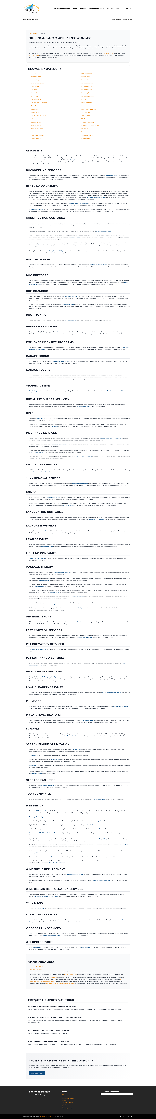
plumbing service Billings (120, 706)
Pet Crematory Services (87, 86)
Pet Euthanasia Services (87, 89)
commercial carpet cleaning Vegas (96, 197)
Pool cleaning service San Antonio (111, 692)
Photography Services (87, 93)
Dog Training (34, 96)
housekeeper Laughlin (37, 209)
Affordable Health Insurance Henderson (111, 438)
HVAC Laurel (40, 418)
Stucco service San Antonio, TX (41, 472)
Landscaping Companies (37, 135)
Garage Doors (34, 106)
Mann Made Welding (36, 947)
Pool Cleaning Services (87, 96)
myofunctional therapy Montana (99, 264)
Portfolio (64, 1104)
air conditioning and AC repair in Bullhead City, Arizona (60, 983)
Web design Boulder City (36, 817)
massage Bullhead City (40, 586)
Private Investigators (86, 102)
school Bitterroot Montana (70, 736)
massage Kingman (44, 580)
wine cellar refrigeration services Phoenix (46, 896)
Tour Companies (85, 115)
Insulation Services (36, 125)
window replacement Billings (75, 874)
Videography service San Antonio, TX (52, 935)
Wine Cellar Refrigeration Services (90, 125)
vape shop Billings (39, 908)
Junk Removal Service (37, 128)
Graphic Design (35, 112)
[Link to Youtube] (131, 1116)
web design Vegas (91, 825)
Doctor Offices (35, 86)
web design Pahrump (35, 852)
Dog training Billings (71, 320)
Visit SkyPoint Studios (36, 1073)
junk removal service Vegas (80, 483)
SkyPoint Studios (108, 53)
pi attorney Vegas (73, 160)
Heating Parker (53, 977)
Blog (63, 1096)
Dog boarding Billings (71, 296)
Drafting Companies (36, 99)
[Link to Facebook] (125, 1116)
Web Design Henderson (36, 969)
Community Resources (30, 19)
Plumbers (83, 99)
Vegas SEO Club (55, 759)
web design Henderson (99, 829)
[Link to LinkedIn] (123, 1116)
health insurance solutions (59, 444)
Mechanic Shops (85, 79)
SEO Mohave (32, 765)
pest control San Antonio (85, 637)
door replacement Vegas (70, 974)
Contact (64, 1100)
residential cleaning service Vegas (78, 203)
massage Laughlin (52, 604)
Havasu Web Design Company (97, 972)
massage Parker (54, 592)
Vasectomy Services (86, 132)
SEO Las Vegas (76, 749)
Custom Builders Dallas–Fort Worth (45, 223)
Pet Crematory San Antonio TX (37, 649)
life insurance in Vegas (37, 452)
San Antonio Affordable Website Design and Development (45, 833)
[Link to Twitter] (120, 1116)
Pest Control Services (87, 83)
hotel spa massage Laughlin (62, 572)
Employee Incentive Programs (39, 102)
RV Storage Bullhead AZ (47, 785)
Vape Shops (84, 128)
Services (64, 1106)
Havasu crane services (75, 237)
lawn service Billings (47, 546)
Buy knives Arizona (68, 505)
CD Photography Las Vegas (49, 677)
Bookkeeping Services (37, 76)
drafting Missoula (60, 332)
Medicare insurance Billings (84, 456)
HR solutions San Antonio (84, 406)
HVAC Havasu (54, 426)
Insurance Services (36, 122)
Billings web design (34, 55)
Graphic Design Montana (36, 391)
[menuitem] (61, 8)
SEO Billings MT (33, 755)
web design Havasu (98, 821)
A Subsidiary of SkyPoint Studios (47, 1116)
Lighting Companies (86, 73)
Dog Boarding (34, 93)
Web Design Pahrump (67, 1108)
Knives (33, 132)
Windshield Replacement (87, 122)
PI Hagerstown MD (88, 720)
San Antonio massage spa (77, 596)
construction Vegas (36, 245)
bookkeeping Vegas (111, 175)
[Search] (131, 8)
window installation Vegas (103, 231)
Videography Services (87, 135)
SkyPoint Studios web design (57, 862)
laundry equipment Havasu (42, 531)
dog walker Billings (68, 304)
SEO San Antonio (37, 773)
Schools (83, 106)
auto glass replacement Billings (101, 880)
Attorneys (33, 73)
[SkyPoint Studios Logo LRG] (31, 8)
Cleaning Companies (36, 79)
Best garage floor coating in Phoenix (39, 379)
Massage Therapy (86, 76)
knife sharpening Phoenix (53, 497)
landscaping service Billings (96, 519)
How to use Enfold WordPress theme (39, 967)
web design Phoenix (50, 856)
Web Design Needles (41, 811)
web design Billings (101, 838)
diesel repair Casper (79, 622)
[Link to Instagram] (128, 1116)
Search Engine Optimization (88, 109)
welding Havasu (85, 947)
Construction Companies (37, 83)
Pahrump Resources (67, 1102)
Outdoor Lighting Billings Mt (37, 558)
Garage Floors (34, 109)
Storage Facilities (86, 112)
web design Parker (124, 844)
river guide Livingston (99, 799)
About (63, 1094)
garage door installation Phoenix (61, 361)
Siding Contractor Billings (56, 251)
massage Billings (78, 608)
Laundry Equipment (36, 138)
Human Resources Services (38, 115)
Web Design (84, 119)
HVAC (32, 119)
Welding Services (86, 138)
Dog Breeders (34, 89)
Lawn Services (35, 142)
